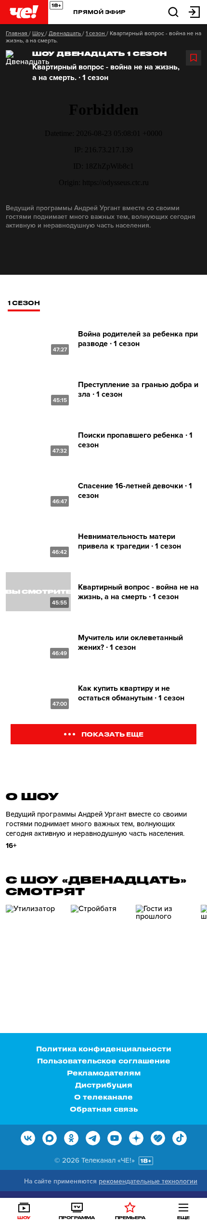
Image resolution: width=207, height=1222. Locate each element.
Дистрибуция (103, 1085)
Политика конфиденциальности (103, 1049)
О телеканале (103, 1097)
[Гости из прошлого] (165, 946)
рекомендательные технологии (148, 1181)
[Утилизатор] (35, 946)
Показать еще (112, 734)
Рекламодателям (104, 1073)
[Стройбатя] (100, 946)
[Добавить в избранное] (193, 58)
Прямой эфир (99, 12)
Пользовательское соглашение (103, 1061)
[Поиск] (173, 11)
